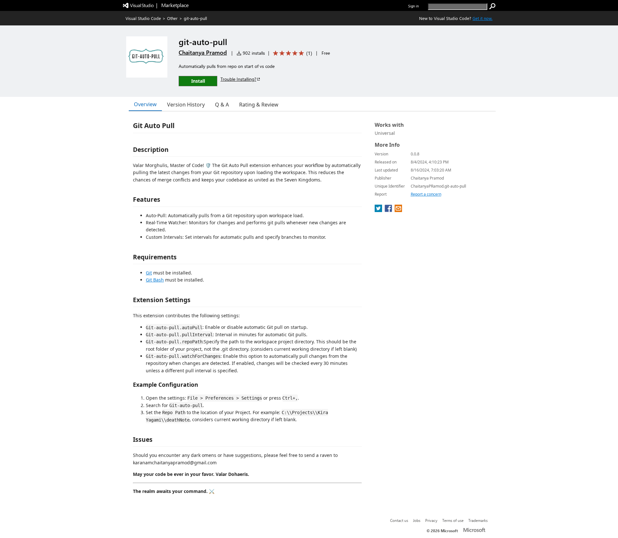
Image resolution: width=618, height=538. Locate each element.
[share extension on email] (398, 210)
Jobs (416, 520)
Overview (145, 104)
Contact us (399, 520)
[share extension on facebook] (389, 210)
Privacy (431, 520)
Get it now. (482, 18)
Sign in (413, 6)
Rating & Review (258, 104)
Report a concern (426, 194)
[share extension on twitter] (379, 210)
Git (149, 273)
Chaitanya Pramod (203, 52)
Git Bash (155, 280)
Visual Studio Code (143, 18)
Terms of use (453, 520)
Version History (186, 104)
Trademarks (478, 520)
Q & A (222, 104)
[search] (492, 6)
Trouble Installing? (238, 79)
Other (172, 18)
